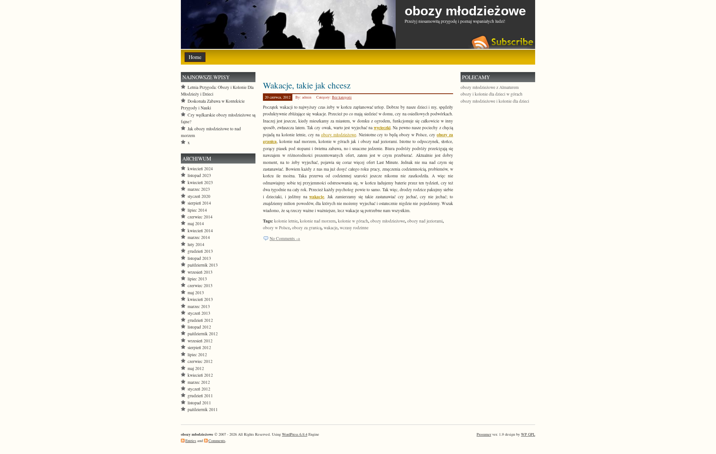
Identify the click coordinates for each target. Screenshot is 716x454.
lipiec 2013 (197, 279)
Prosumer (484, 434)
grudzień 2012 (200, 320)
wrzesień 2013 (200, 272)
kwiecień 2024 (200, 168)
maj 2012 (196, 368)
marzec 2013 (199, 306)
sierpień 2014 (199, 203)
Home (195, 56)
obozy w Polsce (276, 227)
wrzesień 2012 (200, 340)
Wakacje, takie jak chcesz (307, 85)
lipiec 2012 (197, 354)
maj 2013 (196, 292)
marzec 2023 (199, 189)
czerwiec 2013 (200, 285)
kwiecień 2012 (200, 375)
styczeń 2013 (199, 313)
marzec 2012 (199, 382)
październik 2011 (203, 409)
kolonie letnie (286, 221)
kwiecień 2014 (200, 230)
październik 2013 (203, 265)
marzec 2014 (199, 237)
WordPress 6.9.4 (294, 434)
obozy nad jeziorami (425, 221)
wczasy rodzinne (354, 227)
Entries (190, 440)
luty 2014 (196, 244)
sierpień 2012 (199, 347)
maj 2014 (196, 223)
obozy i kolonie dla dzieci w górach (491, 94)
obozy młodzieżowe (465, 11)
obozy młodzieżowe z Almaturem (490, 87)
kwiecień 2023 (200, 182)
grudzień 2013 (200, 251)
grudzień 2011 (200, 395)
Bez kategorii (342, 97)
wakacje (330, 227)
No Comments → (285, 238)
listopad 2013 (199, 258)
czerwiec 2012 (200, 361)
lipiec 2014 (197, 210)
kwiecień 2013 (200, 299)
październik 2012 (203, 333)
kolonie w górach (353, 221)
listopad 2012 (199, 327)
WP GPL (528, 434)
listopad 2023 (199, 175)
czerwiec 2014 (200, 217)
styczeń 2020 (199, 196)
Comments (216, 440)
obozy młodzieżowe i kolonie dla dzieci (495, 101)
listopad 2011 (199, 402)
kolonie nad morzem (318, 221)
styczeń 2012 (199, 389)
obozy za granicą (306, 227)
